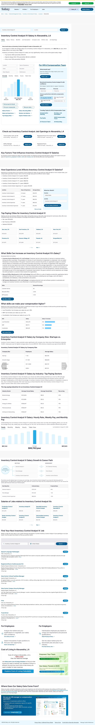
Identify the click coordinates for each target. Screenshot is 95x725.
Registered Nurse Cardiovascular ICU (12, 564)
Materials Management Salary (15, 14)
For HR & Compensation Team (52, 65)
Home (2, 14)
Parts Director (49, 471)
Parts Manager (19, 471)
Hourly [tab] (22, 76)
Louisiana (40, 14)
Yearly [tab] (3, 427)
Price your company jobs (9, 107)
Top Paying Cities (7, 115)
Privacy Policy (21, 4)
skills (23, 157)
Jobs (43, 9)
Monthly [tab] (11, 76)
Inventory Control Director (52, 475)
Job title (46, 198)
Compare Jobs (36, 39)
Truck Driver (4, 613)
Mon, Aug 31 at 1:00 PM (45, 101)
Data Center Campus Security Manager (12, 588)
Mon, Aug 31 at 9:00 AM (58, 98)
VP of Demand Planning (51, 466)
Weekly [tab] (16, 76)
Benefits (18, 39)
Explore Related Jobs (25, 115)
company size (30, 157)
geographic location (16, 157)
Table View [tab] (28, 76)
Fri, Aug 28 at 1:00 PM (46, 97)
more (20, 557)
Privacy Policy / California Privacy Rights (44, 722)
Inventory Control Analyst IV (5, 470)
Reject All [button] (87, 3)
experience (8, 157)
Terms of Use (58, 722)
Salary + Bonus (10, 39)
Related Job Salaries (24, 113)
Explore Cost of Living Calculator (18, 671)
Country (46, 193)
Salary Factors (6, 110)
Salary (6, 14)
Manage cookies (28, 4)
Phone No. (55, 88)
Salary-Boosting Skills (25, 110)
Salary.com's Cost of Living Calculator (15, 661)
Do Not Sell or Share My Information (70, 722)
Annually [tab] (4, 76)
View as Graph (37, 209)
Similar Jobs (44, 39)
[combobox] (16, 30)
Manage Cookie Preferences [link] (86, 722)
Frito (2, 600)
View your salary (28, 107)
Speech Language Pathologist (10, 551)
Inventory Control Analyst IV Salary (30, 14)
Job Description (26, 39)
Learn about (7, 712)
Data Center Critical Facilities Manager (12, 576)
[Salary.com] (6, 9)
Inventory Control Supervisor (22, 475)
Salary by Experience (8, 113)
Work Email (42, 88)
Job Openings (53, 39)
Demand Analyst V (20, 466)
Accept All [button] (74, 3)
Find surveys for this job (9, 104)
